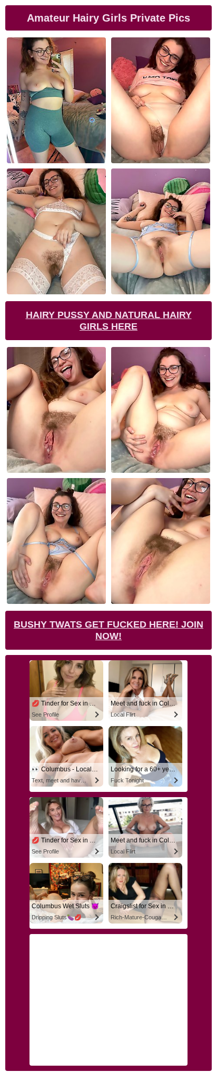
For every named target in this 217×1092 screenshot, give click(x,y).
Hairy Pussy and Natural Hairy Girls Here (109, 321)
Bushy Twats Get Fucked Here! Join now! (108, 630)
